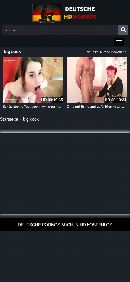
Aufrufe (105, 52)
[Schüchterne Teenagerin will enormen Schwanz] (33, 80)
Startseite (9, 119)
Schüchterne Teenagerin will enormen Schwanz (40, 106)
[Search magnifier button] (123, 30)
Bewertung (118, 52)
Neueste (93, 52)
